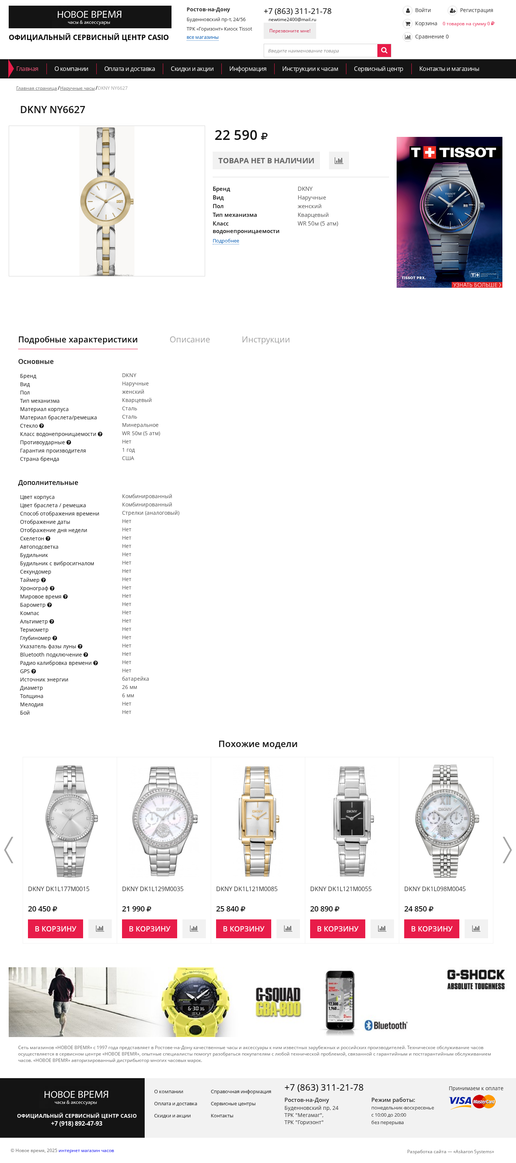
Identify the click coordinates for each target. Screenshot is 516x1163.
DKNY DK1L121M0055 (341, 889)
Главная (27, 68)
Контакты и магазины (449, 68)
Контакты (222, 1115)
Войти (422, 10)
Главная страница (36, 88)
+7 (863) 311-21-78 (298, 11)
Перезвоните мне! (290, 31)
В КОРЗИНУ (55, 929)
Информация (247, 68)
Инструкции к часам (310, 68)
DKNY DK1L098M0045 (435, 889)
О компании (71, 68)
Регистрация (476, 10)
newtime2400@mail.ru (292, 19)
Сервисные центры (233, 1103)
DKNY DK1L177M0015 (59, 889)
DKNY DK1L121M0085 (247, 889)
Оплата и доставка (129, 68)
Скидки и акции (192, 68)
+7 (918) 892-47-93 (76, 1123)
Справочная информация (241, 1091)
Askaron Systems (474, 1151)
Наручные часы (77, 88)
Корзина (452, 23)
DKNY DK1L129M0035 (153, 889)
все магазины (203, 37)
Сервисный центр (378, 68)
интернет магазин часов (86, 1150)
